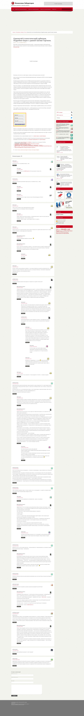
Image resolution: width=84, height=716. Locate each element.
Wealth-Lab (54, 9)
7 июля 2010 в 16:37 (15, 650)
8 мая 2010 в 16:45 (24, 255)
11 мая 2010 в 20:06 (20, 592)
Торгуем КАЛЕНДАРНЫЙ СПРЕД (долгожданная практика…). (25, 147)
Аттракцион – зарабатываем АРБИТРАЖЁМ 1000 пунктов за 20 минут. (27, 143)
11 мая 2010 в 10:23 (20, 554)
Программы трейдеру (20, 32)
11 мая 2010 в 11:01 (15, 574)
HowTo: (60, 229)
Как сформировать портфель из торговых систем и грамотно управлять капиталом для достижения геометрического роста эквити (64, 149)
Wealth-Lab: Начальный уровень (21, 9)
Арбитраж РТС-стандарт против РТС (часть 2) (23, 144)
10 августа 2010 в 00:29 (16, 659)
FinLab (25, 32)
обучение (66, 233)
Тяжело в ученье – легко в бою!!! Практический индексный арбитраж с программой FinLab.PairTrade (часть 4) (33, 146)
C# (57, 229)
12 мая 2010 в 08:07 (20, 626)
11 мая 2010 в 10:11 (20, 505)
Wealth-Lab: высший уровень (45, 9)
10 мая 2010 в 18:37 (15, 383)
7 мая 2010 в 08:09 (19, 169)
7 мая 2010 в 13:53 (19, 195)
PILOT (57, 134)
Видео (58, 230)
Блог (13, 9)
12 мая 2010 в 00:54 (15, 613)
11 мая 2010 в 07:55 (20, 497)
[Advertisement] (42, 21)
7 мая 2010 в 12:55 (19, 187)
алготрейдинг (66, 232)
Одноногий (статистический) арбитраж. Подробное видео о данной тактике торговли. (32, 39)
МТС (65, 230)
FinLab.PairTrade (16, 47)
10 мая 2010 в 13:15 (28, 328)
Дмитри (57, 127)
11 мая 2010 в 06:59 (15, 488)
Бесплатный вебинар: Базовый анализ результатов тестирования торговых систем (66, 176)
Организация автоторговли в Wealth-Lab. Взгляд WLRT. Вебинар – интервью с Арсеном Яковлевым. (66, 184)
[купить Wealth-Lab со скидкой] (60, 198)
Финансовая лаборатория (18, 702)
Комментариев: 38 (23, 42)
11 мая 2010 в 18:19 (15, 585)
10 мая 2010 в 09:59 (20, 373)
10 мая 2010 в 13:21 (28, 358)
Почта (14, 677)
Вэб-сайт (12, 680)
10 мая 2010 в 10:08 (24, 303)
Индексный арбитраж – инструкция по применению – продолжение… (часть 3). (28, 145)
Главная (13, 32)
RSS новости (60, 115)
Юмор (61, 232)
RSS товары (59, 112)
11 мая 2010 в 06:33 (15, 468)
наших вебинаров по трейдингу (26, 142)
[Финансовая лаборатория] (22, 4)
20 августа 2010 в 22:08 (24, 447)
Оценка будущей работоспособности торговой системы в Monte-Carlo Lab (66, 158)
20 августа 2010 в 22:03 (33, 346)
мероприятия (59, 233)
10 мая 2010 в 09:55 (20, 287)
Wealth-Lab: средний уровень (33, 9)
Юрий (57, 130)
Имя (14, 673)
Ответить (14, 165)
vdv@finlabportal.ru (27, 171)
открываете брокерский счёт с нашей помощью (37, 139)
